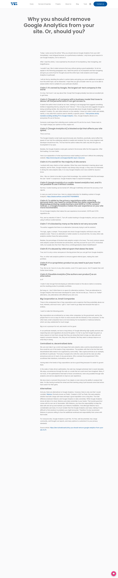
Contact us (100, 4)
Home (31, 4)
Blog (77, 4)
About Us (68, 4)
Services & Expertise (44, 4)
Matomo (49, 394)
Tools (85, 4)
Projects (58, 4)
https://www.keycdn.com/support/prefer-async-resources (65, 158)
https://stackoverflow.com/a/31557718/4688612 (63, 196)
